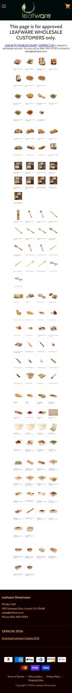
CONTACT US (46, 45)
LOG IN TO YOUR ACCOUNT (21, 45)
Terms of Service (16, 676)
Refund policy (35, 676)
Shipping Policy (36, 680)
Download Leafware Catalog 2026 (20, 638)
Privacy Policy (53, 676)
